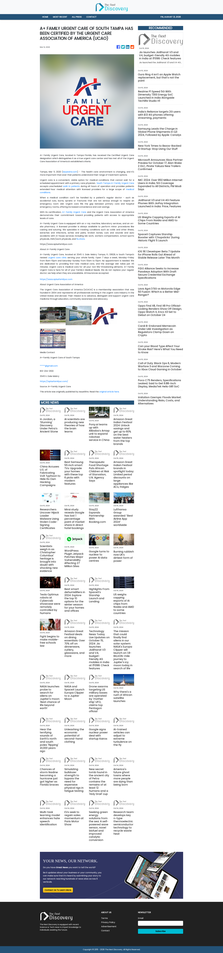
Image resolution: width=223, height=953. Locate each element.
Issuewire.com (70, 171)
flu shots (80, 238)
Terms (104, 918)
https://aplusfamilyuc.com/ (54, 381)
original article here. (109, 391)
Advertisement (108, 926)
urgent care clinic (57, 257)
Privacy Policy (108, 922)
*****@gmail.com (49, 365)
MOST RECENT (60, 16)
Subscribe (161, 931)
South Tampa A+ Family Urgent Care (115, 183)
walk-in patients (71, 186)
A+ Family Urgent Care (74, 212)
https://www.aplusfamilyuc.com (56, 279)
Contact (105, 930)
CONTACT (91, 16)
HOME (45, 16)
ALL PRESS (77, 16)
